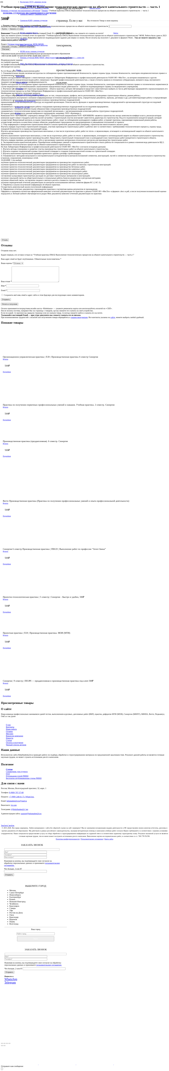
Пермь (12, 922)
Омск (11, 915)
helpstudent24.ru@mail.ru (17, 801)
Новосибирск (15, 895)
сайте (112, 317)
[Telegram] (13, 823)
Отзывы (9, 731)
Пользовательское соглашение (92, 839)
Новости (9, 738)
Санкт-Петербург (16, 893)
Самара (12, 908)
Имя (3, 286)
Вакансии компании (14, 736)
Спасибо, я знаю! (40, 1038)
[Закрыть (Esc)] (9, 1043)
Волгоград (13, 924)
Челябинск (13, 904)
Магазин (9, 734)
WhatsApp (39, 1022)
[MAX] (6, 823)
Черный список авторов (16, 745)
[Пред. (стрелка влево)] (2, 1045)
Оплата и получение (14, 743)
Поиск (35, 939)
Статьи (9, 740)
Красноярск (14, 906)
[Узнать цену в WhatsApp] (107, 233)
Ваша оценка (7, 263)
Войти (115, 33)
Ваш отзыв (6, 281)
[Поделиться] (7, 1043)
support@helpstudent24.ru (31, 814)
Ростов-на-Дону (16, 913)
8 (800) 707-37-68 (16, 792)
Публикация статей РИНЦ (17, 776)
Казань (12, 899)
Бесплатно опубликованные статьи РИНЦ (24, 778)
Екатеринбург (15, 897)
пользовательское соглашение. (49, 965)
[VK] (3, 823)
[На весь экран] (4, 1043)
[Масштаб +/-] (2, 1043)
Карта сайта (109, 839)
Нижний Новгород (17, 902)
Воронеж (13, 919)
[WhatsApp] (10, 823)
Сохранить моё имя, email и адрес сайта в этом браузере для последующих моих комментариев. (44, 295)
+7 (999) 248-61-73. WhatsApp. (21, 797)
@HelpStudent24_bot (19, 809)
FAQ (8, 774)
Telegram (54, 1022)
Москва (12, 890)
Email (4, 290)
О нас (8, 725)
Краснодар (13, 917)
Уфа (11, 910)
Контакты (10, 727)
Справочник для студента (17, 772)
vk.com (14, 805)
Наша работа (11, 729)
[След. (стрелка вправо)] (4, 1045)
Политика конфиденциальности (68, 839)
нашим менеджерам (79, 317)
